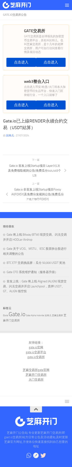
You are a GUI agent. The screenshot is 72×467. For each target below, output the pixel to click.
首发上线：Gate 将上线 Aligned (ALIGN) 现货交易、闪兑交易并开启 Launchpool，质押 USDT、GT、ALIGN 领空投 (35, 286)
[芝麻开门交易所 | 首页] (21, 5)
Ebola (5, 315)
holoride (40, 315)
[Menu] (67, 5)
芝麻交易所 (57, 315)
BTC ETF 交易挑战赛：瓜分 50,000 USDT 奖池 (36, 263)
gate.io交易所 (36, 357)
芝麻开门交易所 (36, 375)
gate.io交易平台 (36, 352)
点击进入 (21, 62)
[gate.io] (36, 455)
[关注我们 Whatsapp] (29, 455)
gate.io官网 (36, 347)
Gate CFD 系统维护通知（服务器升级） (32, 272)
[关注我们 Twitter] (43, 455)
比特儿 (10, 135)
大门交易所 (36, 379)
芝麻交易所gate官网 (36, 370)
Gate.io (17, 314)
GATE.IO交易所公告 (15, 15)
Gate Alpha (31, 315)
